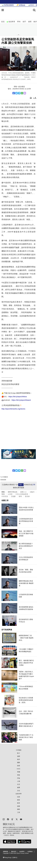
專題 (18, 775)
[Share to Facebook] (14, 93)
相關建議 (5, 851)
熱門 (24, 22)
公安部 (10, 494)
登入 (20, 484)
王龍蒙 (13, 496)
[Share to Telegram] (19, 93)
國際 (18, 762)
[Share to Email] (25, 93)
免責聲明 (21, 851)
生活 (18, 784)
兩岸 (35, 22)
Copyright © (6, 853)
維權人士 (23, 492)
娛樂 (18, 806)
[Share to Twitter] (16, 93)
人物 (18, 781)
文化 (18, 790)
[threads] (12, 819)
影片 (18, 753)
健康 (18, 787)
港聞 (29, 22)
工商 (18, 812)
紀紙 (18, 797)
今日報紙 (18, 750)
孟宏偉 (27, 496)
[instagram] (3, 819)
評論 (18, 778)
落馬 (20, 496)
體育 (18, 800)
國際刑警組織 (12, 492)
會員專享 (11, 22)
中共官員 (4, 496)
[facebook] (8, 819)
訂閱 (33, 484)
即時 (19, 22)
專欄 (18, 772)
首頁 (3, 22)
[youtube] (21, 819)
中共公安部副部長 (21, 494)
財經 (18, 765)
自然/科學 (19, 793)
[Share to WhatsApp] (22, 93)
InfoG (18, 769)
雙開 (3, 494)
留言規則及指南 (3, 479)
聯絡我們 (13, 851)
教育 (18, 803)
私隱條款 (30, 851)
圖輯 (18, 809)
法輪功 (32, 492)
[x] (16, 819)
